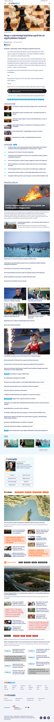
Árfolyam (28, 492)
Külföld (5, 687)
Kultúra (13, 687)
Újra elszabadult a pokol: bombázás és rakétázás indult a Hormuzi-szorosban (24, 522)
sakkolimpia (15, 99)
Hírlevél (46, 687)
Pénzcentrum (19, 492)
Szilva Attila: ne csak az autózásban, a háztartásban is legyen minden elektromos (37, 316)
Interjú (21, 687)
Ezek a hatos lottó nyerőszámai (12, 325)
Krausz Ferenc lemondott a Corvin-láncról (15, 281)
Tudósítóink (22, 685)
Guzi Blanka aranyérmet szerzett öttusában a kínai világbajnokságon (22, 356)
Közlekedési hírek (30, 698)
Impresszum (30, 716)
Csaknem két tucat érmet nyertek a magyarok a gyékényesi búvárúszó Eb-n (24, 364)
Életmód (22, 689)
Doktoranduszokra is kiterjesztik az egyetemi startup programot (21, 360)
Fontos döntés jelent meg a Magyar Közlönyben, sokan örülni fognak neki (28, 430)
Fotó (46, 685)
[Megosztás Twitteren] (7, 44)
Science (35, 635)
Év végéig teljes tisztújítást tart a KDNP (14, 378)
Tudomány (14, 685)
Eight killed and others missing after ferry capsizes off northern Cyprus (15, 658)
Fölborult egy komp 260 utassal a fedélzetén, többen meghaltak (21, 386)
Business (16, 635)
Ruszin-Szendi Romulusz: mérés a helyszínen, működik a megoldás (12, 300)
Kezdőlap (10, 95)
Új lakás (45, 492)
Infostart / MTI (8, 42)
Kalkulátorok (43, 562)
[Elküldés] (9, 44)
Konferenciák (37, 492)
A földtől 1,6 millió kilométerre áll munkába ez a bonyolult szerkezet (22, 394)
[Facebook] (44, 718)
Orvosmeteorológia (8, 700)
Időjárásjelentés (41, 698)
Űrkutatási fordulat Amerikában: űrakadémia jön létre (18, 426)
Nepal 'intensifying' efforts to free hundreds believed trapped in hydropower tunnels (27, 642)
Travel (29, 635)
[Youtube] (48, 718)
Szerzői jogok (29, 717)
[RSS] (41, 718)
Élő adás (12, 475)
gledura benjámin (32, 99)
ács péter (41, 99)
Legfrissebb (39, 685)
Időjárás (46, 689)
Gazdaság (6, 689)
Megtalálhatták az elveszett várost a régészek (16, 408)
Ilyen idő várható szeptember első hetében (15, 390)
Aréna (39, 700)
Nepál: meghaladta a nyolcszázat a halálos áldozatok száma (20, 277)
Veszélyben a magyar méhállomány (19, 374)
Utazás (34, 562)
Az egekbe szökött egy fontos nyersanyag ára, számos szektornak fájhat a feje (25, 412)
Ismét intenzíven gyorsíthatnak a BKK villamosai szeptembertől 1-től (13, 316)
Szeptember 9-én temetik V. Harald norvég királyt (17, 268)
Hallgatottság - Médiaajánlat (20, 716)
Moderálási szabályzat (21, 717)
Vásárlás (27, 562)
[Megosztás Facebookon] (5, 44)
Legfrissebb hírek (19, 698)
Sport (14, 95)
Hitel (20, 562)
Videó (38, 689)
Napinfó (30, 689)
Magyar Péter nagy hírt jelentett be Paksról (23, 398)
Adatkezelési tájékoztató (9, 717)
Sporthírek (18, 700)
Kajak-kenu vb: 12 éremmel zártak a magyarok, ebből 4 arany (20, 259)
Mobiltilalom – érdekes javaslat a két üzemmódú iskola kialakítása (37, 300)
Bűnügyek (31, 687)
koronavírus (23, 99)
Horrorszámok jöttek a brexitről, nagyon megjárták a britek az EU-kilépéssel (24, 272)
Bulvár (30, 685)
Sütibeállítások (7, 719)
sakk (9, 99)
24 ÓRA (15, 144)
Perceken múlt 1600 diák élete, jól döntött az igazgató (18, 422)
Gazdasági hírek (30, 700)
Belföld (5, 685)
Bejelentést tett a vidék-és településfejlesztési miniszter (19, 320)
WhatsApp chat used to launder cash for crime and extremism (38, 671)
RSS (34, 717)
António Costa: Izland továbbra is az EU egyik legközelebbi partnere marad (24, 382)
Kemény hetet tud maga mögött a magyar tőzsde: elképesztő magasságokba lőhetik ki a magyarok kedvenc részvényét (14, 613)
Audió (38, 687)
